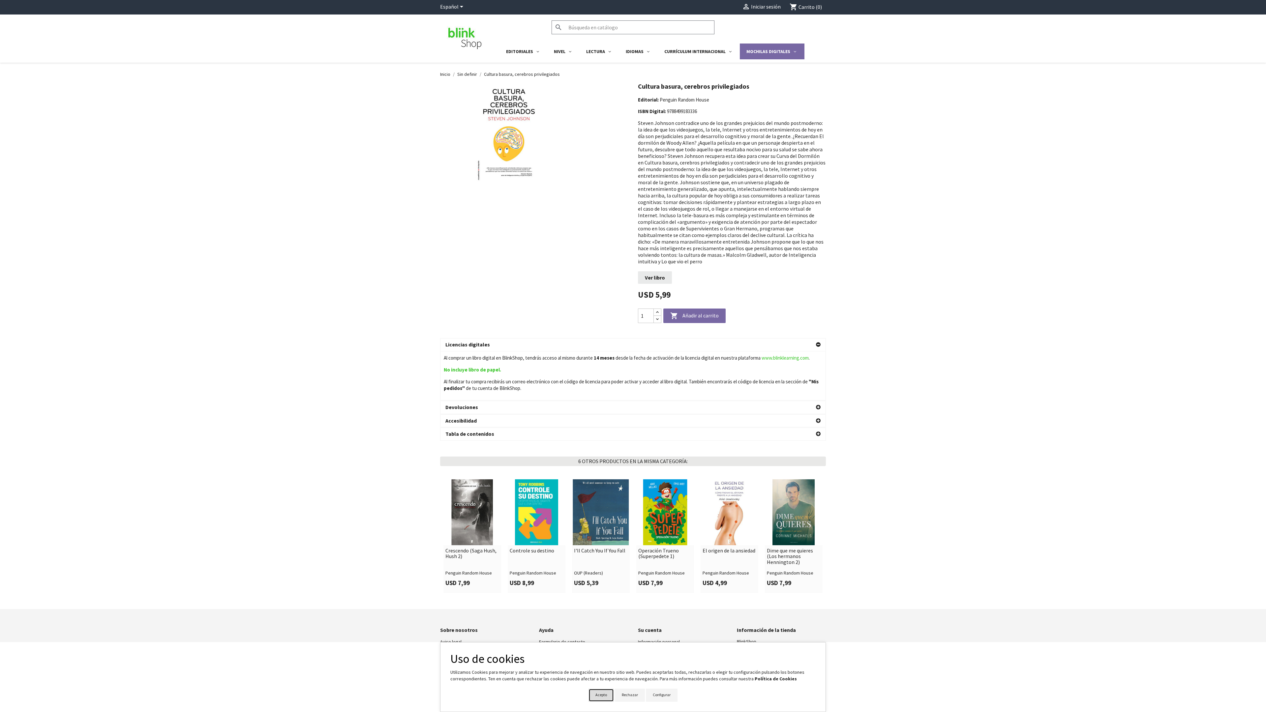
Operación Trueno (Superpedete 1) (658, 553)
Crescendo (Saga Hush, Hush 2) (471, 553)
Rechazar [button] (630, 694)
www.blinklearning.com (785, 358)
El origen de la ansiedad (729, 551)
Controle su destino (532, 551)
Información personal (659, 642)
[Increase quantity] (657, 312)
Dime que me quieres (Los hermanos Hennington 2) (790, 556)
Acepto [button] (601, 694)
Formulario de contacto (562, 642)
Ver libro (655, 277)
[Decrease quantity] (657, 319)
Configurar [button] (662, 694)
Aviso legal (451, 642)
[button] (633, 345)
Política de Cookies (776, 679)
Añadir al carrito (694, 316)
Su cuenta (650, 630)
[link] (472, 536)
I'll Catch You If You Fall (599, 551)
